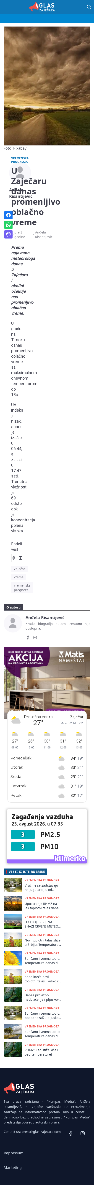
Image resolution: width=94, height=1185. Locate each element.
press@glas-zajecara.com (41, 1131)
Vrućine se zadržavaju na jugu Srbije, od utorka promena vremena (41, 887)
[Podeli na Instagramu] (20, 558)
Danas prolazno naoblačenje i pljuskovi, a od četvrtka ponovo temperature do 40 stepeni (42, 997)
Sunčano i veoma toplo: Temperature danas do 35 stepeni (42, 1034)
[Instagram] (35, 638)
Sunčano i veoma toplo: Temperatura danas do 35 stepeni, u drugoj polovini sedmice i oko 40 (42, 960)
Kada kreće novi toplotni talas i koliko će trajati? (42, 979)
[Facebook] (28, 638)
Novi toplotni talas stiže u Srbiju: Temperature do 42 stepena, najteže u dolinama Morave (42, 942)
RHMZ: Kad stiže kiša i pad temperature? (41, 1052)
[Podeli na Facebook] (13, 558)
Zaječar (19, 569)
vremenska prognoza (22, 587)
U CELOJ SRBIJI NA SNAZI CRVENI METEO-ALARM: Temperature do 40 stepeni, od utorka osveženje (42, 924)
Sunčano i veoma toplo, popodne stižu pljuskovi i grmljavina (43, 1015)
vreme (19, 577)
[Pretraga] (89, 7)
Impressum (14, 1153)
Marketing (13, 1167)
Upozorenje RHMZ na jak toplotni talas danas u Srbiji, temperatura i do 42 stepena (42, 905)
